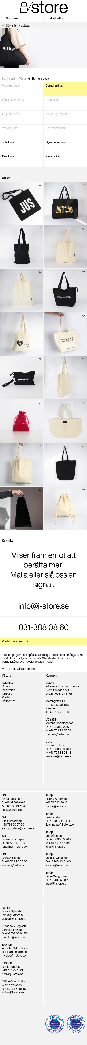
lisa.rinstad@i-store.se (60, 824)
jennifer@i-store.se (14, 937)
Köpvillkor (8, 682)
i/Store (6, 675)
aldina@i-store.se (13, 992)
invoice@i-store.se (14, 955)
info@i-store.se (43, 605)
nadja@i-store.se (12, 974)
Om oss (7, 693)
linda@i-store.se (12, 809)
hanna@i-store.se (57, 806)
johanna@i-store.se (14, 846)
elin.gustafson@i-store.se (18, 828)
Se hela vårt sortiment (20, 668)
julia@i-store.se (55, 846)
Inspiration (8, 690)
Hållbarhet (8, 701)
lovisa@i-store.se (13, 915)
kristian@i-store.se (14, 865)
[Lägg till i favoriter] (40, 185)
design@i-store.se (13, 918)
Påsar (22, 78)
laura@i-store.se (56, 883)
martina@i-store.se (58, 734)
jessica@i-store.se (57, 865)
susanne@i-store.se (58, 756)
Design (6, 686)
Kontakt (7, 697)
